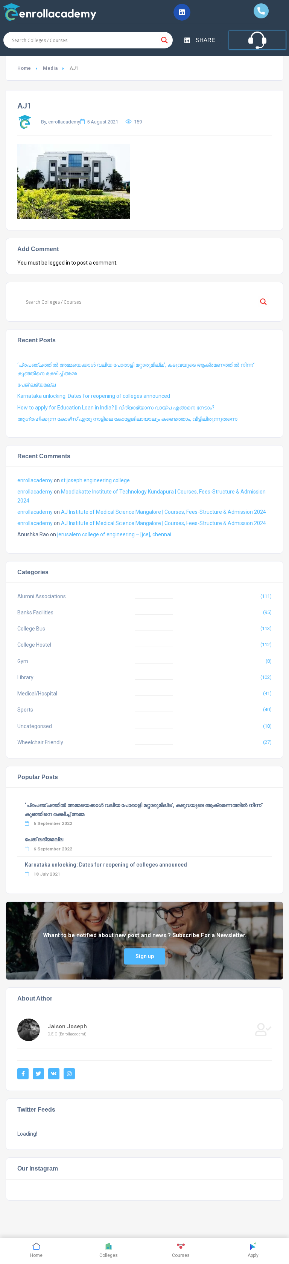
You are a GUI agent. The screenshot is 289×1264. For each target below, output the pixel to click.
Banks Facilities (35, 612)
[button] (181, 12)
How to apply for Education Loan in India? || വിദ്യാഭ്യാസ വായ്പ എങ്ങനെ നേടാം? (115, 408)
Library (25, 677)
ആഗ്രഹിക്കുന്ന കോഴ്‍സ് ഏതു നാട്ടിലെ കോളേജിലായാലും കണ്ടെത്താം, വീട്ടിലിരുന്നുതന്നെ (127, 419)
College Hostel (34, 645)
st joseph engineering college (95, 480)
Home (24, 68)
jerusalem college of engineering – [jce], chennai (114, 534)
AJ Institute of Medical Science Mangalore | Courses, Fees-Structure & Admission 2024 (163, 512)
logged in (59, 263)
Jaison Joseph (67, 1026)
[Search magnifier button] (164, 40)
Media (50, 68)
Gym (22, 661)
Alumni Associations (41, 596)
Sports (25, 710)
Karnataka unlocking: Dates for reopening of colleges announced (93, 396)
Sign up (144, 956)
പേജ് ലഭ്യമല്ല (36, 385)
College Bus (31, 629)
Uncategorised (34, 726)
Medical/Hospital (37, 694)
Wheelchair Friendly (40, 742)
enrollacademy (35, 480)
